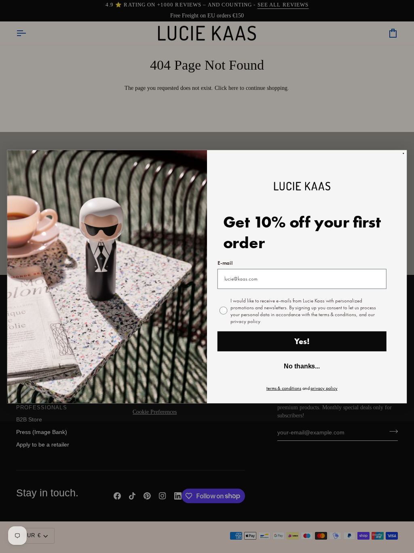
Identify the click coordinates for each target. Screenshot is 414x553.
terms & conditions (283, 388)
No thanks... (302, 366)
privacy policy (323, 388)
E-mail (225, 262)
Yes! (302, 341)
